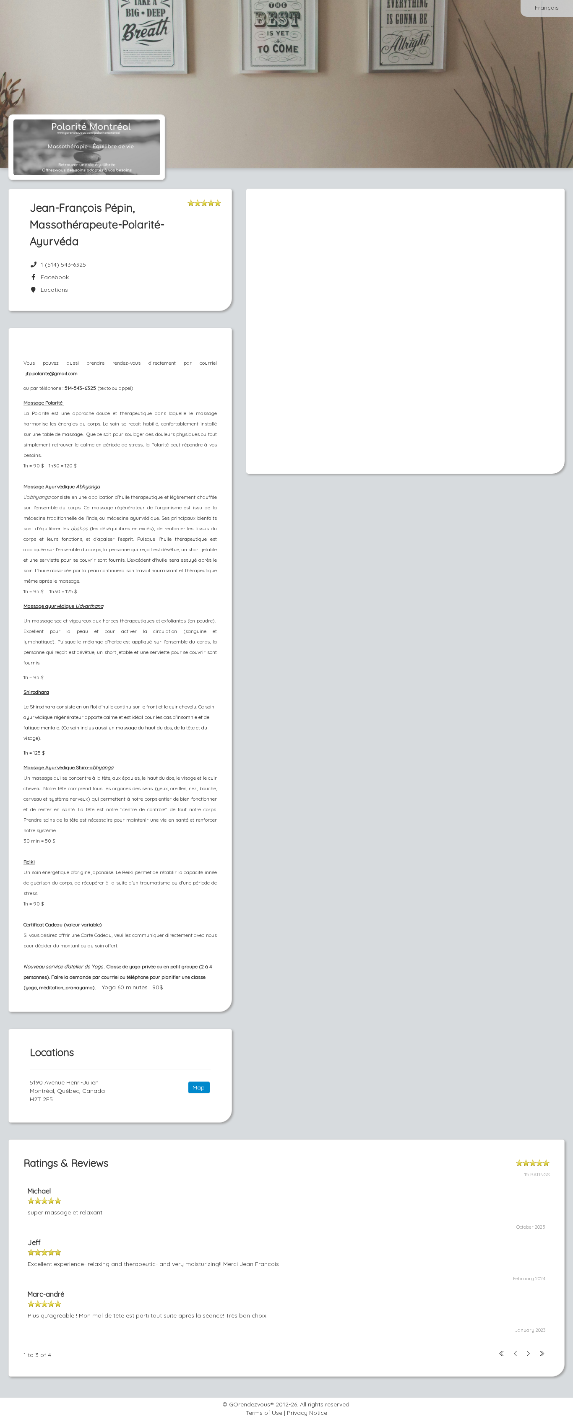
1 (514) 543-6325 (63, 264)
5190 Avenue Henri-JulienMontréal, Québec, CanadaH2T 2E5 (67, 1091)
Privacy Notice (307, 1412)
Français (547, 7)
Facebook (53, 277)
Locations (52, 289)
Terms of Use (264, 1412)
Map (199, 1087)
